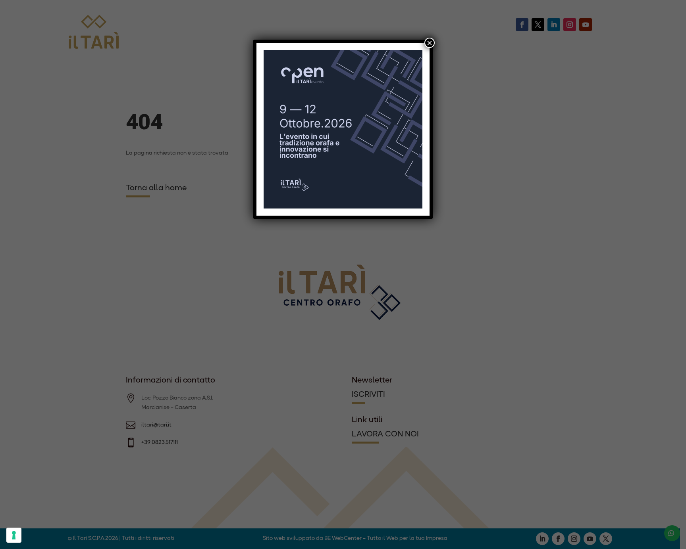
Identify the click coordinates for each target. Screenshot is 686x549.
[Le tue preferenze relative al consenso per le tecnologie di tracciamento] (13, 535)
